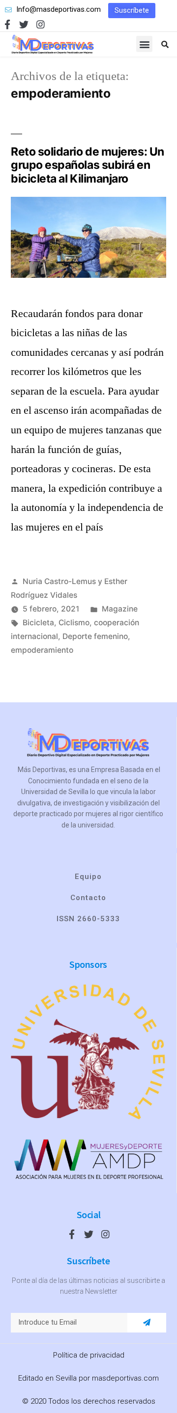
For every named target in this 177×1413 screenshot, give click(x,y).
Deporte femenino (95, 636)
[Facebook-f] (7, 24)
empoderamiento (42, 650)
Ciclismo (74, 622)
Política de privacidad (88, 1355)
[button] (131, 10)
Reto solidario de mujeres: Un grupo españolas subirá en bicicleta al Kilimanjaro (87, 165)
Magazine (120, 608)
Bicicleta (38, 622)
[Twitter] (24, 24)
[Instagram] (40, 24)
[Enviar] (146, 1323)
